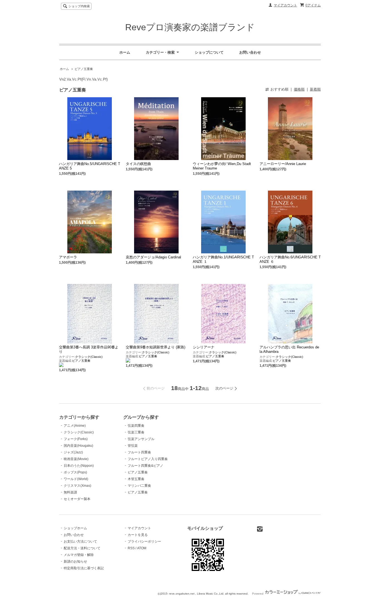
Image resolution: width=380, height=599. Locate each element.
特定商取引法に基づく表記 (84, 568)
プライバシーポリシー (144, 541)
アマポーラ (68, 257)
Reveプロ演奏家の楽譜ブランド (190, 27)
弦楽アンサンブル (141, 439)
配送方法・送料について (82, 548)
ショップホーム (75, 528)
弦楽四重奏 (136, 426)
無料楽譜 (70, 492)
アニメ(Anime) (75, 426)
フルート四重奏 (139, 452)
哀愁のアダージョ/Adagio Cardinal (153, 257)
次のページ (224, 388)
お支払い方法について (80, 541)
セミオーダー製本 (77, 499)
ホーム (124, 52)
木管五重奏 (136, 479)
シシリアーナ (203, 347)
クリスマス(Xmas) (77, 486)
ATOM (141, 548)
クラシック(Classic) (89, 356)
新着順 (315, 89)
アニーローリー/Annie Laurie (283, 164)
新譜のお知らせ (75, 561)
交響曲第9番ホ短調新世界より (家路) (155, 347)
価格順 (299, 89)
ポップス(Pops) (75, 472)
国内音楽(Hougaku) (78, 446)
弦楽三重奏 (136, 432)
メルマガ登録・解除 (79, 555)
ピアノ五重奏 (84, 69)
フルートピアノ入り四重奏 (148, 459)
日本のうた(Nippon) (79, 466)
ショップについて (209, 52)
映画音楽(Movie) (76, 459)
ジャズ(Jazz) (73, 452)
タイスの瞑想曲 (138, 164)
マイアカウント (285, 5)
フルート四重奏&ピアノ (145, 466)
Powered (258, 593)
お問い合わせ (250, 52)
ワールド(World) (76, 479)
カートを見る (138, 535)
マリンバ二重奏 (139, 486)
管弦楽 (133, 446)
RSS (131, 548)
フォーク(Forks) (76, 439)
